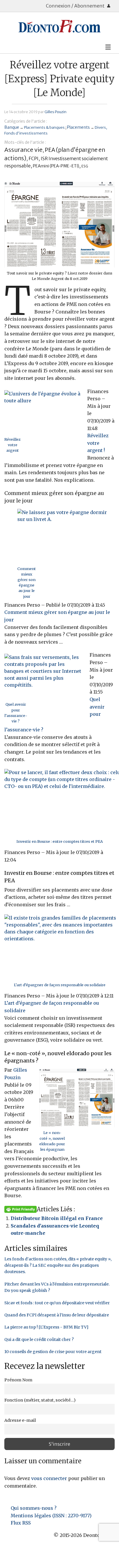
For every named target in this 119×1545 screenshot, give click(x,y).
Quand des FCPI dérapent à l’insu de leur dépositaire (56, 1315)
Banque (11, 127)
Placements (78, 127)
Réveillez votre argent (12, 445)
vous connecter (49, 1478)
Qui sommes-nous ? (34, 1508)
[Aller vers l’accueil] (59, 26)
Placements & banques (44, 127)
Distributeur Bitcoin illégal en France (57, 1218)
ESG (84, 166)
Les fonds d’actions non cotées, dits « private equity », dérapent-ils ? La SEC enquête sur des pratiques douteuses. (57, 1265)
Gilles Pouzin (55, 111)
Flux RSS (21, 1523)
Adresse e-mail (20, 1420)
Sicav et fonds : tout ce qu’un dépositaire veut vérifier (57, 1302)
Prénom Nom (18, 1380)
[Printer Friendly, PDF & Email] (20, 1209)
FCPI (33, 158)
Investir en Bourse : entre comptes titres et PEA (59, 841)
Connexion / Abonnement (75, 6)
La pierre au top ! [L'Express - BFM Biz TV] (46, 1327)
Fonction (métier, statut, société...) (40, 1400)
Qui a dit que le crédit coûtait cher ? (39, 1339)
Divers (100, 127)
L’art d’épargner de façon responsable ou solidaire (59, 984)
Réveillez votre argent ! (98, 443)
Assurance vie (23, 149)
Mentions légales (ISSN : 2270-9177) (51, 1515)
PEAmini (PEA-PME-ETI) (56, 166)
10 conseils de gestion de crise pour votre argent (52, 1351)
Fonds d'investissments (26, 133)
